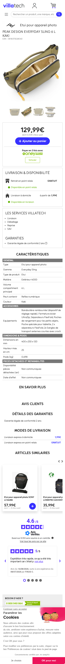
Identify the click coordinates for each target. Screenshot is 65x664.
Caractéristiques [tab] (32, 254)
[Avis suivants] (60, 561)
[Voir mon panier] (53, 5)
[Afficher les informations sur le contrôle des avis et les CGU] (52, 538)
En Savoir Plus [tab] (32, 387)
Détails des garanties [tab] (32, 414)
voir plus (38, 561)
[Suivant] (58, 461)
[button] (34, 5)
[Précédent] (62, 461)
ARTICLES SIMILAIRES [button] (32, 453)
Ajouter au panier (34, 141)
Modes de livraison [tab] (32, 430)
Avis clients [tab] (33, 404)
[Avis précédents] (5, 561)
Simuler (32, 160)
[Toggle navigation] (6, 14)
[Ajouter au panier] (32, 506)
